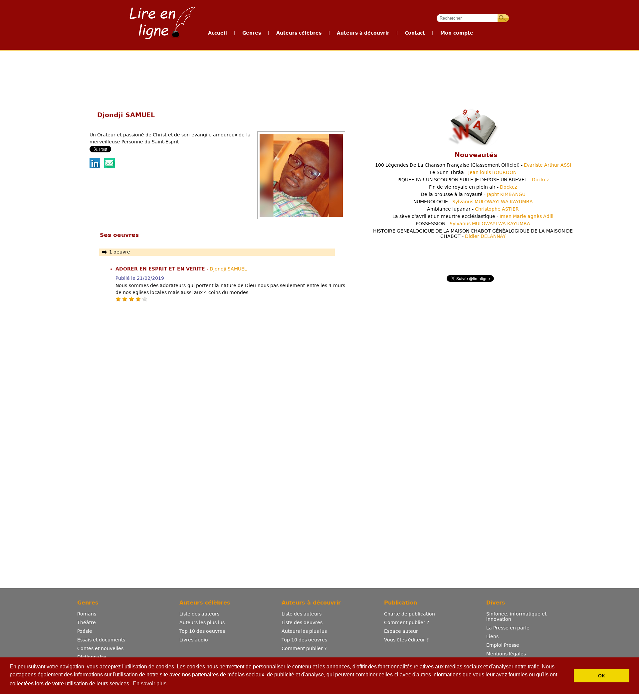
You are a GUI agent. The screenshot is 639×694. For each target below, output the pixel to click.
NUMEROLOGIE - (473, 201)
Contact (415, 33)
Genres (251, 33)
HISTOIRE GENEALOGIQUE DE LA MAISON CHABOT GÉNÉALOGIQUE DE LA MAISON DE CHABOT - (473, 233)
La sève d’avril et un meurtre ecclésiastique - (472, 216)
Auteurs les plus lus (202, 622)
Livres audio (193, 639)
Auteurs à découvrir (363, 33)
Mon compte (456, 33)
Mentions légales (506, 653)
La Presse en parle (508, 627)
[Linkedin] (95, 166)
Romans (86, 613)
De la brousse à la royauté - (473, 194)
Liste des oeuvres (302, 622)
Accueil (217, 33)
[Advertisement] (319, 76)
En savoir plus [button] (149, 683)
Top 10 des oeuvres (202, 631)
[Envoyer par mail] (109, 166)
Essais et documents (101, 639)
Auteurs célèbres (298, 33)
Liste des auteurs (199, 613)
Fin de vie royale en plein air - (473, 187)
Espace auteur (401, 631)
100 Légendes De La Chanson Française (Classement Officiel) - (473, 165)
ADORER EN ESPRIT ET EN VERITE (161, 268)
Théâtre (86, 622)
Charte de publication (409, 613)
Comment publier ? (304, 648)
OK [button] (601, 675)
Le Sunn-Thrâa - (473, 172)
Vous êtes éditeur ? (406, 639)
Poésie (84, 631)
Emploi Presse (502, 645)
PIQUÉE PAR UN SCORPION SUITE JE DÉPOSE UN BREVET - (473, 179)
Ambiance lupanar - (473, 209)
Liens (492, 636)
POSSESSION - (473, 223)
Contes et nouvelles (100, 648)
